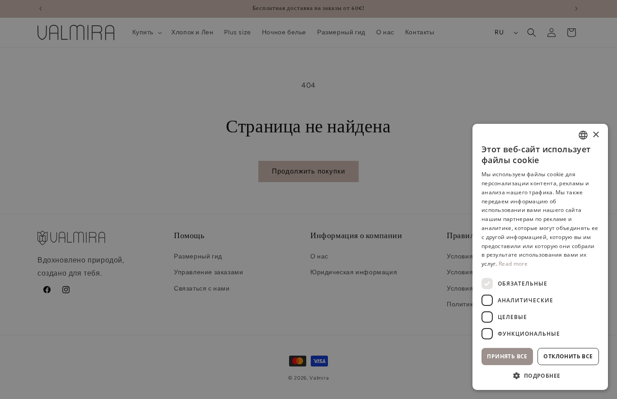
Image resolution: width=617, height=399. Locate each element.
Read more (513, 264)
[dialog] (308, 199)
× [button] (595, 134)
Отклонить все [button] (568, 356)
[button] (540, 376)
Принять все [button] (507, 356)
